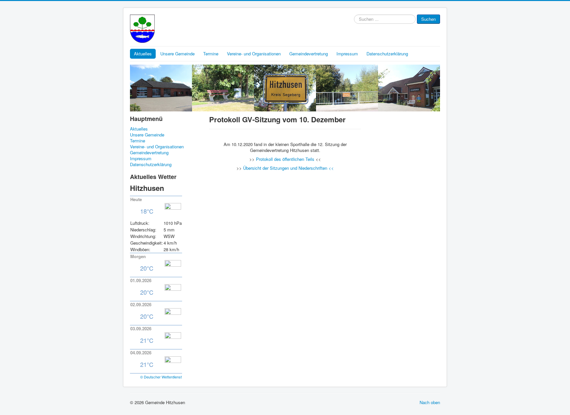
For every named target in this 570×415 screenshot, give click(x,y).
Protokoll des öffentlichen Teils (285, 159)
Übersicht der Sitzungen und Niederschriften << (288, 168)
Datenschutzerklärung (387, 53)
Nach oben (430, 402)
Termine (210, 53)
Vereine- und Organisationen (254, 53)
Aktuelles (143, 53)
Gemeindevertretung (308, 53)
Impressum (347, 53)
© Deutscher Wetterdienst (161, 376)
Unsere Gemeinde (177, 53)
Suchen (428, 19)
